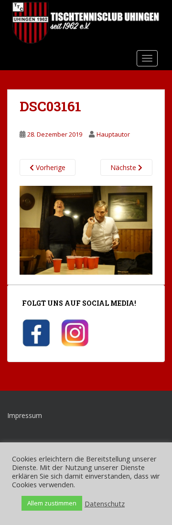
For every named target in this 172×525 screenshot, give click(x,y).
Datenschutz (105, 503)
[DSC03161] (86, 229)
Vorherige (49, 167)
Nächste (124, 167)
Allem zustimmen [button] (51, 503)
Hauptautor (113, 134)
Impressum (24, 415)
